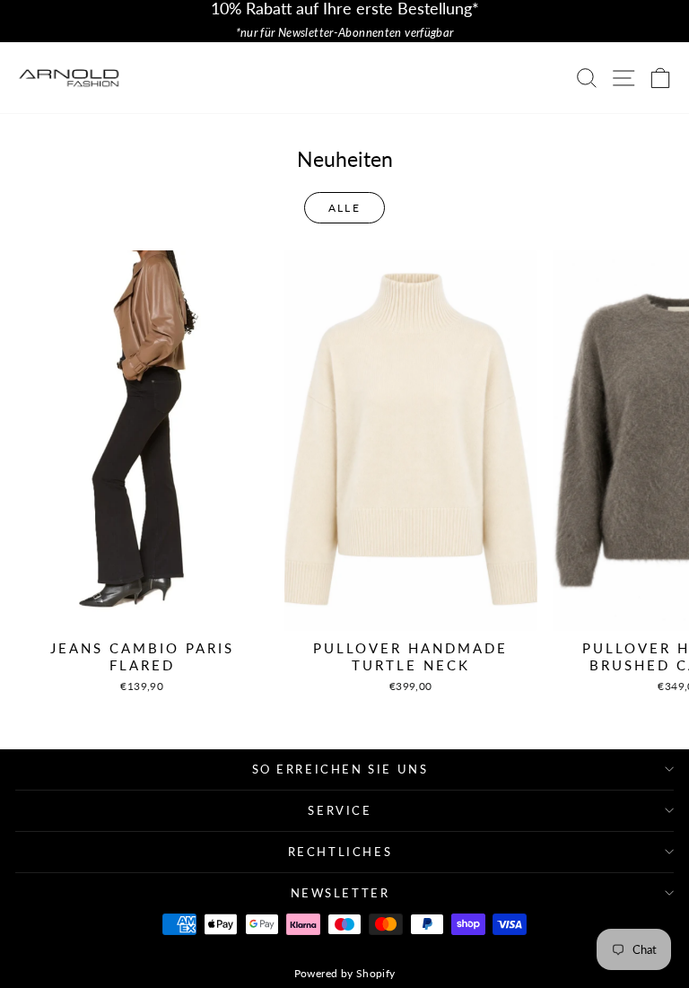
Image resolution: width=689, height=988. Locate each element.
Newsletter (340, 893)
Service (339, 810)
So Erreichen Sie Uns (340, 769)
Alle (345, 207)
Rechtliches (340, 851)
